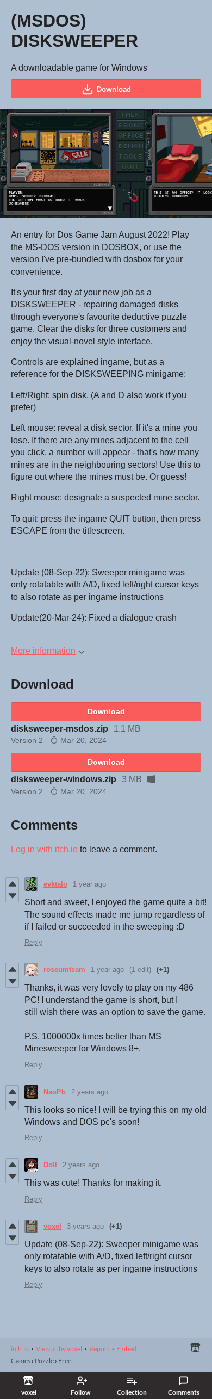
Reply (33, 942)
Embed (126, 1349)
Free (64, 1361)
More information (43, 650)
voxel (52, 1226)
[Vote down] (12, 896)
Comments (183, 1392)
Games (20, 1361)
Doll (50, 1165)
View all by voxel (59, 1349)
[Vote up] (12, 884)
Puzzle (44, 1361)
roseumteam (64, 969)
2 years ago (89, 1092)
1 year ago (89, 884)
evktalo (55, 884)
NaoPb (54, 1092)
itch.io (20, 1349)
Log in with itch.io (44, 849)
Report (99, 1349)
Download (113, 89)
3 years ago (85, 1226)
